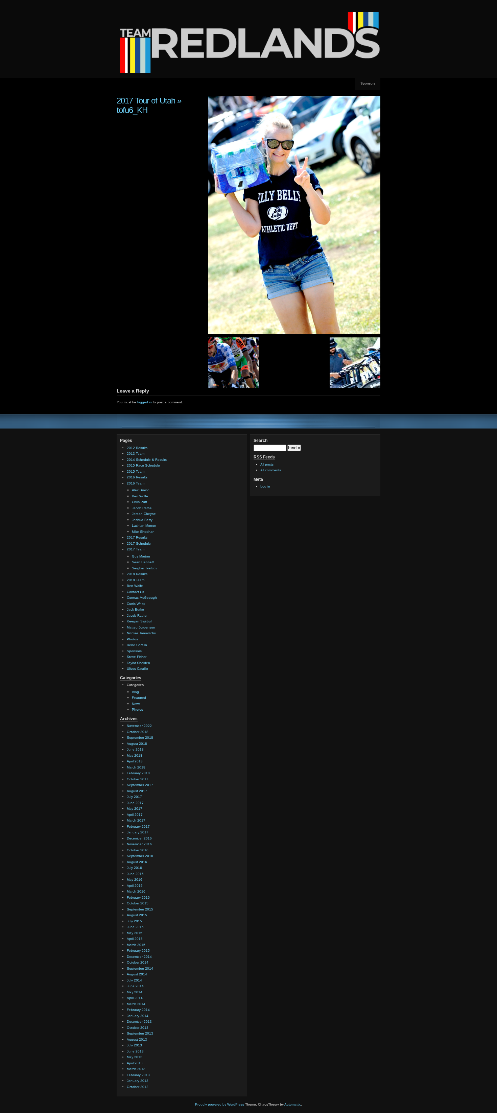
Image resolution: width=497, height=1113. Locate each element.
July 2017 (134, 797)
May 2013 (134, 1057)
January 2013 (137, 1081)
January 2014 (137, 1016)
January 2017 (137, 832)
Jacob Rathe (142, 508)
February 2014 (138, 1010)
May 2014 (134, 992)
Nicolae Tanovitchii (141, 633)
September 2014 (140, 968)
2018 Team (135, 580)
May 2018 (134, 755)
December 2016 (139, 838)
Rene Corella (137, 645)
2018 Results (137, 574)
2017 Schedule (139, 543)
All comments (270, 470)
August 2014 (137, 974)
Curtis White (136, 604)
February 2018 (138, 773)
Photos (132, 639)
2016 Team (135, 483)
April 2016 (135, 885)
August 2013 (137, 1039)
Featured (139, 698)
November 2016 (139, 844)
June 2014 (135, 986)
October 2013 (137, 1027)
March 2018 (136, 767)
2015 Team (135, 471)
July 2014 (134, 980)
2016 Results (137, 477)
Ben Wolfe (140, 496)
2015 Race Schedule (143, 465)
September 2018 (140, 737)
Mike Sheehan (143, 532)
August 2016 (137, 862)
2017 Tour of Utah (146, 100)
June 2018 (135, 749)
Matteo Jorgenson (141, 627)
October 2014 (137, 962)
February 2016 (138, 897)
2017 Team (135, 549)
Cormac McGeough (142, 597)
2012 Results (137, 448)
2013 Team (135, 453)
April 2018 (135, 761)
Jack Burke (135, 609)
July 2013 (134, 1045)
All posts (267, 464)
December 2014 (139, 956)
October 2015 (137, 903)
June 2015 (135, 927)
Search (260, 440)
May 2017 (134, 808)
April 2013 (135, 1063)
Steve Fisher (136, 657)
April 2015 (135, 939)
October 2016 (137, 850)
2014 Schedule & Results (147, 459)
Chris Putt (139, 502)
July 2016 (134, 868)
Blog (135, 692)
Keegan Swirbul (139, 621)
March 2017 (136, 820)
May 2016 (134, 879)
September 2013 (140, 1033)
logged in (144, 402)
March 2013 (136, 1069)
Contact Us (135, 592)
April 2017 (135, 814)
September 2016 (140, 856)
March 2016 (136, 891)
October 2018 (137, 732)
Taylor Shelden (138, 663)
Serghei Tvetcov (144, 568)
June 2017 (135, 803)
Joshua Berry (142, 520)
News (136, 704)
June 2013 (135, 1051)
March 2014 (136, 1004)
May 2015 (134, 933)
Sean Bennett (143, 562)
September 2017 (140, 785)
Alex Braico (140, 490)
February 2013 (138, 1075)
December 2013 (139, 1021)
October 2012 (137, 1087)
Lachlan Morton (144, 525)
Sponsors (367, 83)
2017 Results (137, 537)
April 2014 (135, 998)
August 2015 (137, 915)
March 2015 (136, 945)
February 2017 (138, 826)
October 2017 (137, 779)
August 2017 (137, 791)
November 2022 (139, 726)
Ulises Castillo (137, 668)
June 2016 (135, 874)
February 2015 (138, 950)
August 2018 (137, 743)
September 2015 (140, 909)
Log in (265, 486)
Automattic (292, 1104)
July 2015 (134, 921)
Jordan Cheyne (144, 514)
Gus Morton (141, 556)
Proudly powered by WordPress (219, 1104)
